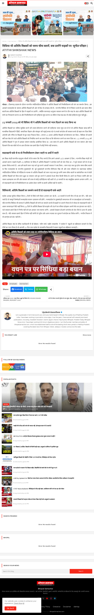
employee (13, 284)
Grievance (56, 607)
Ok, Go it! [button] (10, 608)
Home (4, 41)
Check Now (18, 603)
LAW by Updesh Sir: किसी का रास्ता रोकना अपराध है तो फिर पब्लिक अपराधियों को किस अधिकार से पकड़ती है (43, 478)
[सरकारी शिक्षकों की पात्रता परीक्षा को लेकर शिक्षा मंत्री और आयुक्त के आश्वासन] (7, 502)
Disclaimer (67, 607)
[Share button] (51, 289)
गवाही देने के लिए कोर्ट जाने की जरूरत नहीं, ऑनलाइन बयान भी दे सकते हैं (32, 426)
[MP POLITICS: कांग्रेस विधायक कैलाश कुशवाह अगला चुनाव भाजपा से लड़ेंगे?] (7, 439)
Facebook (18, 289)
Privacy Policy (45, 607)
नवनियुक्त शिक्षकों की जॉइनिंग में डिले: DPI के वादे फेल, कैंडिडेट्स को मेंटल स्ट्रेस (34, 457)
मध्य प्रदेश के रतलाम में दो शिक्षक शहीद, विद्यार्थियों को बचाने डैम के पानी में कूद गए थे (35, 468)
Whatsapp (42, 289)
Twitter (30, 289)
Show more (87, 335)
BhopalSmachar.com (57, 611)
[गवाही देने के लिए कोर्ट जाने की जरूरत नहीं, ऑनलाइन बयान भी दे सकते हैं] (7, 428)
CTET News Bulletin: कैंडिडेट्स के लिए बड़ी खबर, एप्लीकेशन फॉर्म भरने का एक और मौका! (38, 489)
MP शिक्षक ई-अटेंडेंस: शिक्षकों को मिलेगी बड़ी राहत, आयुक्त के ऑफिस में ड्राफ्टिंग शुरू (35, 447)
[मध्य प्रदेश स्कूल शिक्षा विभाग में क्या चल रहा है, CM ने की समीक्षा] (7, 418)
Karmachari (12, 41)
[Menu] (3, 3)
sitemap (76, 607)
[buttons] (43, 598)
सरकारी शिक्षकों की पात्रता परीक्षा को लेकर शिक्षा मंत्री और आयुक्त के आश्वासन (34, 499)
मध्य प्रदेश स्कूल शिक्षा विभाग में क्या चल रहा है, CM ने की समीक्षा (30, 415)
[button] (86, 3)
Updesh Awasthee (51, 312)
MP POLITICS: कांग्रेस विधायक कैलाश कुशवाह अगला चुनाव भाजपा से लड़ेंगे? (34, 436)
